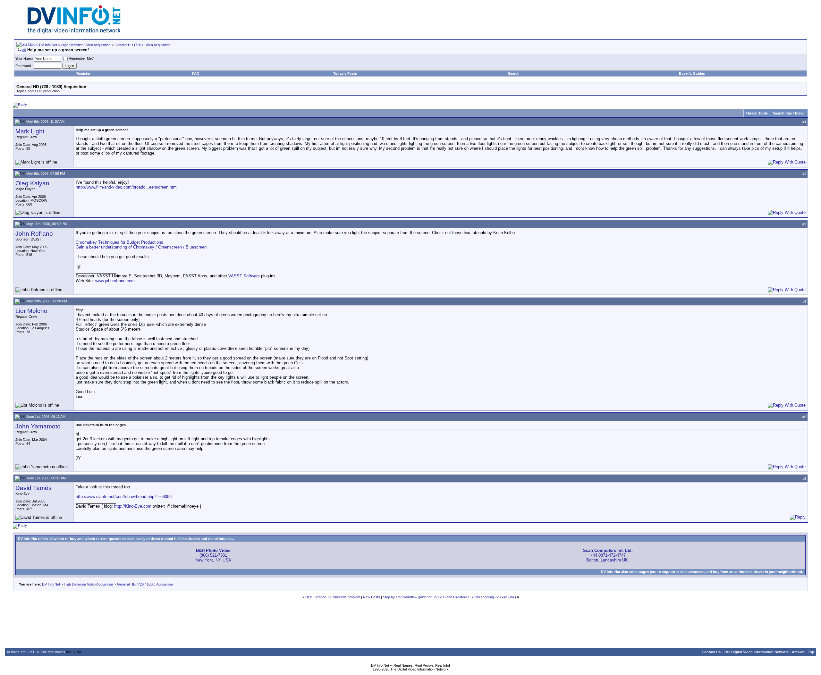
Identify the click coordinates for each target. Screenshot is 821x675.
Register (83, 73)
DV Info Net (48, 45)
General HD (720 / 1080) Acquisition (142, 45)
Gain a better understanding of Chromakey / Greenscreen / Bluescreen (141, 247)
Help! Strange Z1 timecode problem (332, 597)
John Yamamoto (38, 426)
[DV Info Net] (74, 32)
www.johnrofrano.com (115, 280)
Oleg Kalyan (32, 183)
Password (23, 66)
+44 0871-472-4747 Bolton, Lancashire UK (608, 555)
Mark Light (29, 131)
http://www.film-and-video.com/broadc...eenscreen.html (127, 187)
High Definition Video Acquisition (85, 45)
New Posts (371, 597)
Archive (798, 652)
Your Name (24, 59)
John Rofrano (34, 233)
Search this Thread (789, 113)
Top (811, 652)
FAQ (195, 73)
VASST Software (244, 276)
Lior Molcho (31, 311)
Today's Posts (345, 73)
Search (514, 73)
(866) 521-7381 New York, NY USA (213, 555)
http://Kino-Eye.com (132, 506)
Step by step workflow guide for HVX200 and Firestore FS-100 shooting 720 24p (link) (449, 597)
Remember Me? (81, 58)
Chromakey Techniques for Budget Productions (119, 242)
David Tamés (33, 488)
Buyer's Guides (692, 73)
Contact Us (711, 652)
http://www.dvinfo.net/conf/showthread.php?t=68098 (124, 496)
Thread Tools (757, 113)
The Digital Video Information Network (756, 652)
